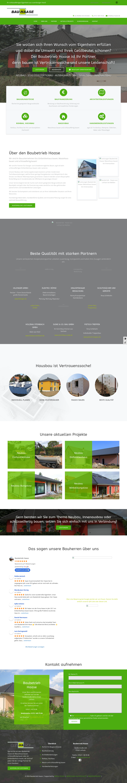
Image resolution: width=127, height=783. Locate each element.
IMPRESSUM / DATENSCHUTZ (76, 776)
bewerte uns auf (21, 570)
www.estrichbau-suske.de (63, 335)
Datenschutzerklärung (82, 716)
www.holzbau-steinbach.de (34, 336)
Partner (54, 21)
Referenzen (106, 3)
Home (35, 21)
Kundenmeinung (82, 21)
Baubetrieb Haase (22, 558)
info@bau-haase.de (36, 717)
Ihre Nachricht (74, 691)
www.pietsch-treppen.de (92, 337)
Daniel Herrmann (20, 617)
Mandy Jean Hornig (21, 590)
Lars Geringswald (20, 631)
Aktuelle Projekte (66, 21)
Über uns (44, 21)
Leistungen (94, 3)
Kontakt (95, 21)
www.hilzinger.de (20, 299)
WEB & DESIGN (59, 776)
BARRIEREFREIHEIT (94, 776)
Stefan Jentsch (19, 576)
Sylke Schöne (19, 604)
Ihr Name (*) (73, 674)
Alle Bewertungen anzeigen (34, 647)
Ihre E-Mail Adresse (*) (76, 683)
